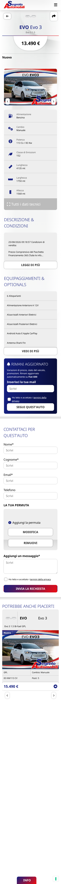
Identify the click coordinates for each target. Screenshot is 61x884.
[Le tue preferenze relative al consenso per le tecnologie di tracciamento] (56, 879)
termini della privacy (40, 579)
